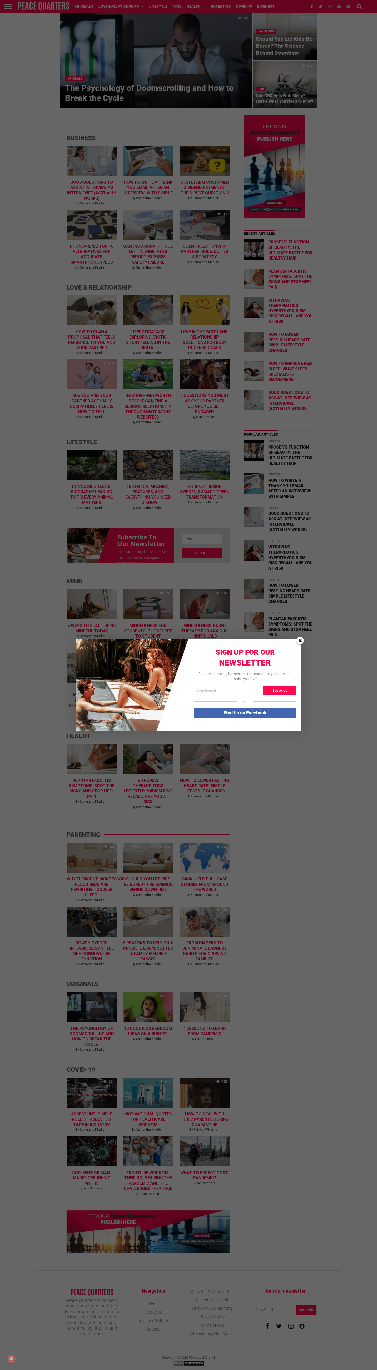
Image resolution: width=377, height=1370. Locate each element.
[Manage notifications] (11, 1359)
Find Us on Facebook (245, 713)
